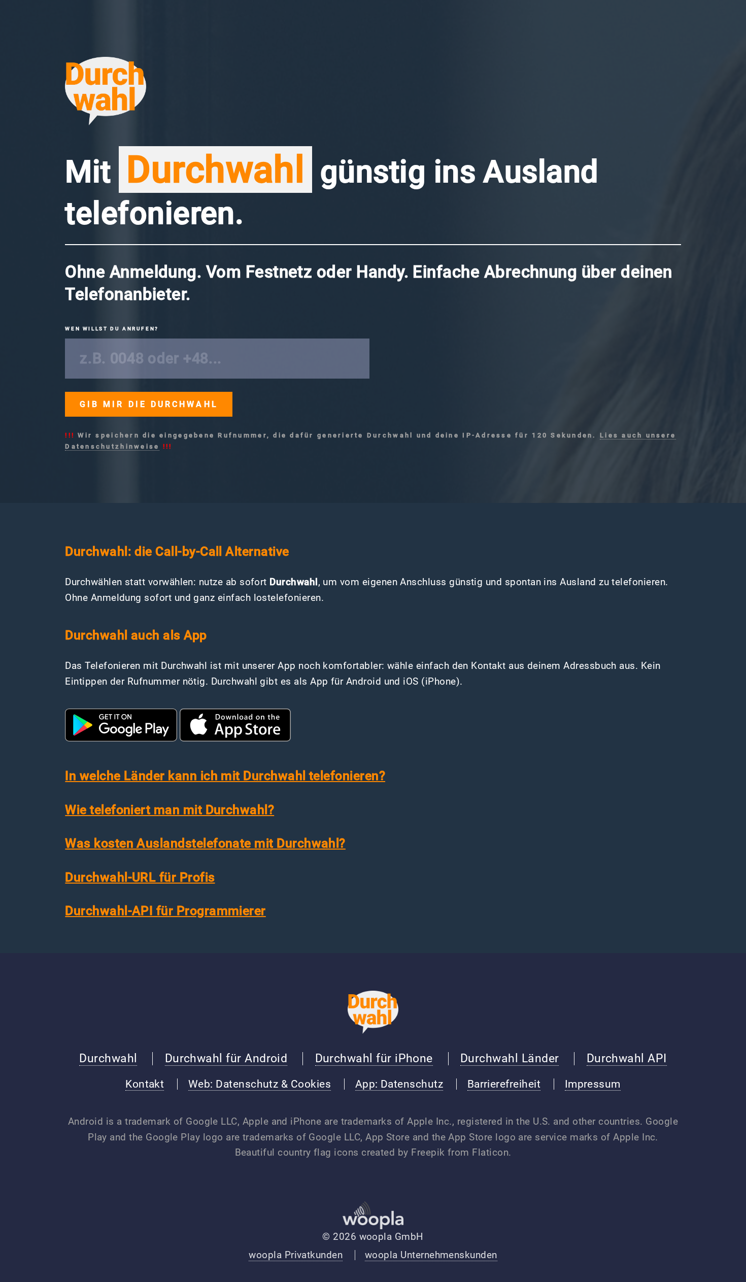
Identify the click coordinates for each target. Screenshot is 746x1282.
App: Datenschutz (399, 1084)
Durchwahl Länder (509, 1058)
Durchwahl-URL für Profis (140, 877)
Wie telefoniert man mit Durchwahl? (169, 809)
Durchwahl (108, 1058)
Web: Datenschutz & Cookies (259, 1084)
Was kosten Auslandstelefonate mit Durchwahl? (205, 843)
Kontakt (144, 1084)
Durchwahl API (627, 1058)
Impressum (593, 1084)
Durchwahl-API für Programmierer (165, 910)
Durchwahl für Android (226, 1058)
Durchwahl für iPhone (374, 1058)
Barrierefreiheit (503, 1084)
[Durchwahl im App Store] (235, 738)
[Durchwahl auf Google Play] (121, 738)
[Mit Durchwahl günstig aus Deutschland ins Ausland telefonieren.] (105, 122)
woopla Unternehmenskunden (431, 1255)
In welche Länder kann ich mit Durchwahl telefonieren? (225, 775)
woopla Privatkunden (296, 1255)
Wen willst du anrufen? (112, 328)
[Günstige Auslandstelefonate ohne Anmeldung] (373, 1030)
